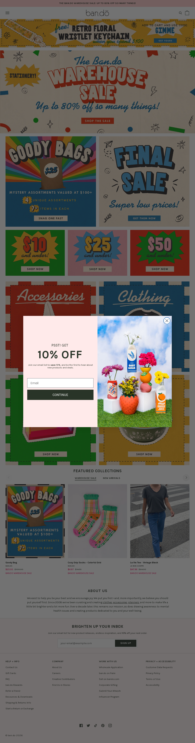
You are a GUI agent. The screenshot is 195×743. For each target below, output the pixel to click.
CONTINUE (60, 395)
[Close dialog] (167, 320)
